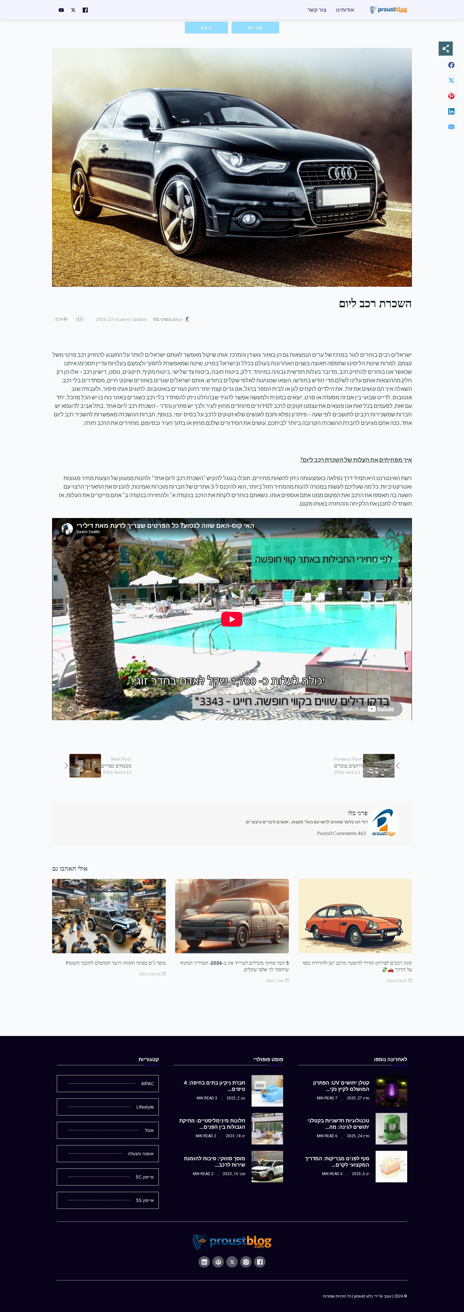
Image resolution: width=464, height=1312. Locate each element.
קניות (255, 27)
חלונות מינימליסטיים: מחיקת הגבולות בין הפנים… (212, 1123)
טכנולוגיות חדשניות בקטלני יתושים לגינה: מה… (338, 1123)
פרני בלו (160, 319)
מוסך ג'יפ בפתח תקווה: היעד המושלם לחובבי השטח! (116, 963)
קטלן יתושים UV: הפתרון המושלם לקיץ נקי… (341, 1086)
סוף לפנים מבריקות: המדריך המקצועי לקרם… (337, 1161)
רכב (206, 27)
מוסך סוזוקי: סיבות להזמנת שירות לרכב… (214, 1161)
